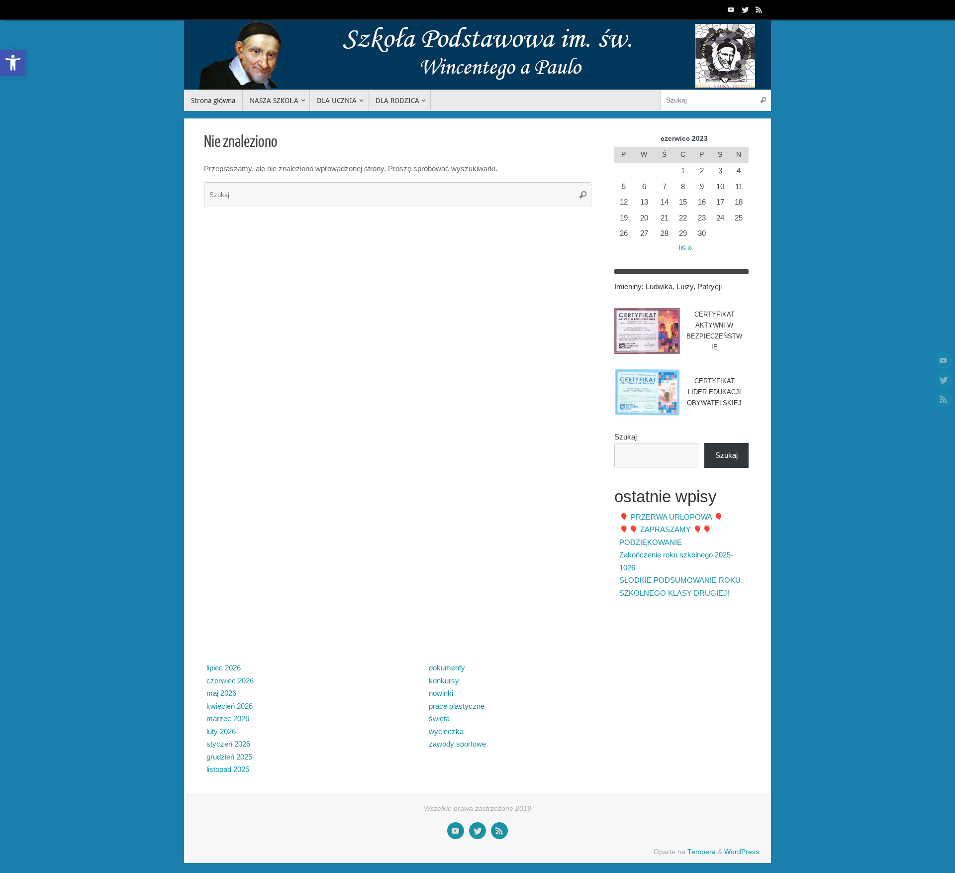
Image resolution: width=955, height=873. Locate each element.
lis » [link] (685, 247)
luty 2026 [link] (221, 731)
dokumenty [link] (447, 667)
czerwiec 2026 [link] (230, 680)
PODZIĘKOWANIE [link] (650, 542)
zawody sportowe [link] (457, 744)
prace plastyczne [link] (456, 706)
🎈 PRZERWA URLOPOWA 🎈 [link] (671, 517)
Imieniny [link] (628, 286)
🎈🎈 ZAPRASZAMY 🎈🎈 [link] (665, 529)
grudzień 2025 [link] (229, 757)
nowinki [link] (441, 693)
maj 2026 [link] (221, 693)
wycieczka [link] (446, 731)
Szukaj (625, 437)
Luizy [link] (684, 286)
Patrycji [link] (709, 286)
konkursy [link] (444, 680)
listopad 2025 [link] (227, 769)
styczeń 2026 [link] (228, 744)
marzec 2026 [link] (227, 718)
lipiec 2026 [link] (223, 667)
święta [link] (439, 718)
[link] (13, 63)
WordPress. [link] (742, 852)
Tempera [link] (701, 852)
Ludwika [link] (659, 286)
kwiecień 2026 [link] (229, 706)
